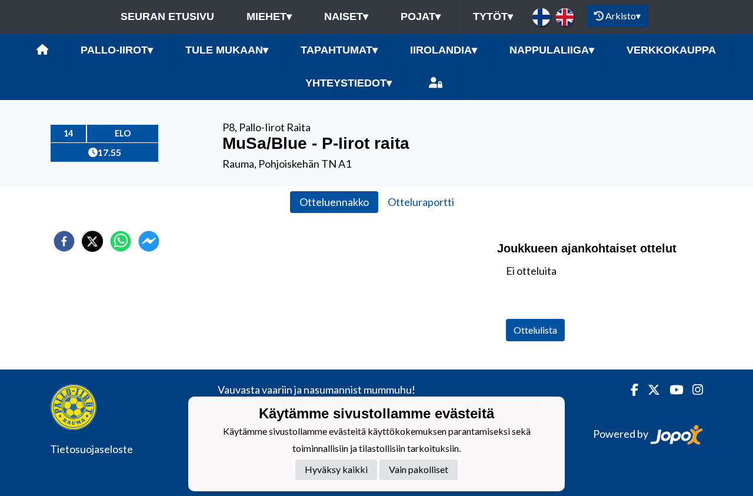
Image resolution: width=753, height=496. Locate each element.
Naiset (346, 16)
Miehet (269, 16)
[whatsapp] (120, 241)
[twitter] (92, 241)
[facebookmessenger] (148, 241)
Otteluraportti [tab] (421, 201)
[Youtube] (671, 390)
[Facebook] (629, 390)
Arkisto (623, 15)
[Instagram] (693, 390)
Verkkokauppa (671, 50)
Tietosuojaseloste (91, 448)
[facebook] (64, 241)
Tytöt (493, 16)
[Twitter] (649, 390)
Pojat (421, 16)
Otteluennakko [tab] (334, 201)
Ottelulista (535, 329)
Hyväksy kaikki (336, 469)
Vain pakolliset (418, 469)
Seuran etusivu (167, 16)
